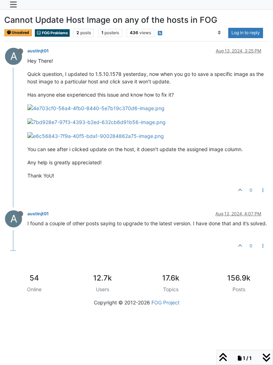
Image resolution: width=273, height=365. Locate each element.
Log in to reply (245, 32)
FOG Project (165, 302)
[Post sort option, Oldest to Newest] (219, 33)
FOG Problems (54, 33)
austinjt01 (38, 50)
